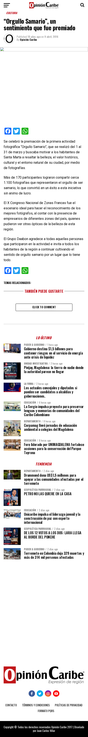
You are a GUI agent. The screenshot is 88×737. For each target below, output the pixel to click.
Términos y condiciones (36, 705)
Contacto (11, 705)
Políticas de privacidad (68, 705)
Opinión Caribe (28, 39)
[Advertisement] (44, 610)
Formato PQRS (46, 711)
